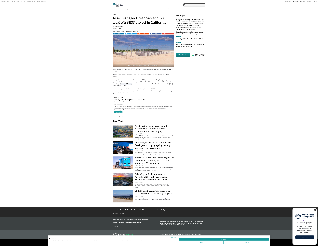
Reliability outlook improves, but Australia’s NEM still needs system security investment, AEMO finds (151, 177)
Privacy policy (173, 237)
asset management (118, 116)
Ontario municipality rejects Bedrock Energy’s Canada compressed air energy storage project (190, 20)
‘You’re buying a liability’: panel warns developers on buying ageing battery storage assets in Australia (153, 145)
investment (134, 116)
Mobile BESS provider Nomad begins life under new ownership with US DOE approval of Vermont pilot (154, 160)
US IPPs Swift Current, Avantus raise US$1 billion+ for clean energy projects (153, 192)
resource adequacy (142, 116)
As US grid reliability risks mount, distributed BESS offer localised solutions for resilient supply (151, 129)
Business (136, 31)
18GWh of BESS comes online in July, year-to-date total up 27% (189, 39)
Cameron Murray (120, 26)
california (125, 116)
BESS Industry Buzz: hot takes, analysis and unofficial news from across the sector (189, 24)
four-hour (129, 116)
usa (147, 116)
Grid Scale (129, 31)
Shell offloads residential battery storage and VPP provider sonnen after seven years (189, 33)
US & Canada (117, 31)
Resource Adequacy (126, 84)
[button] (118, 33)
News (114, 14)
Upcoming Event (118, 97)
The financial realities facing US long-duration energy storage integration (190, 45)
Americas (122, 31)
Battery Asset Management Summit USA (129, 100)
